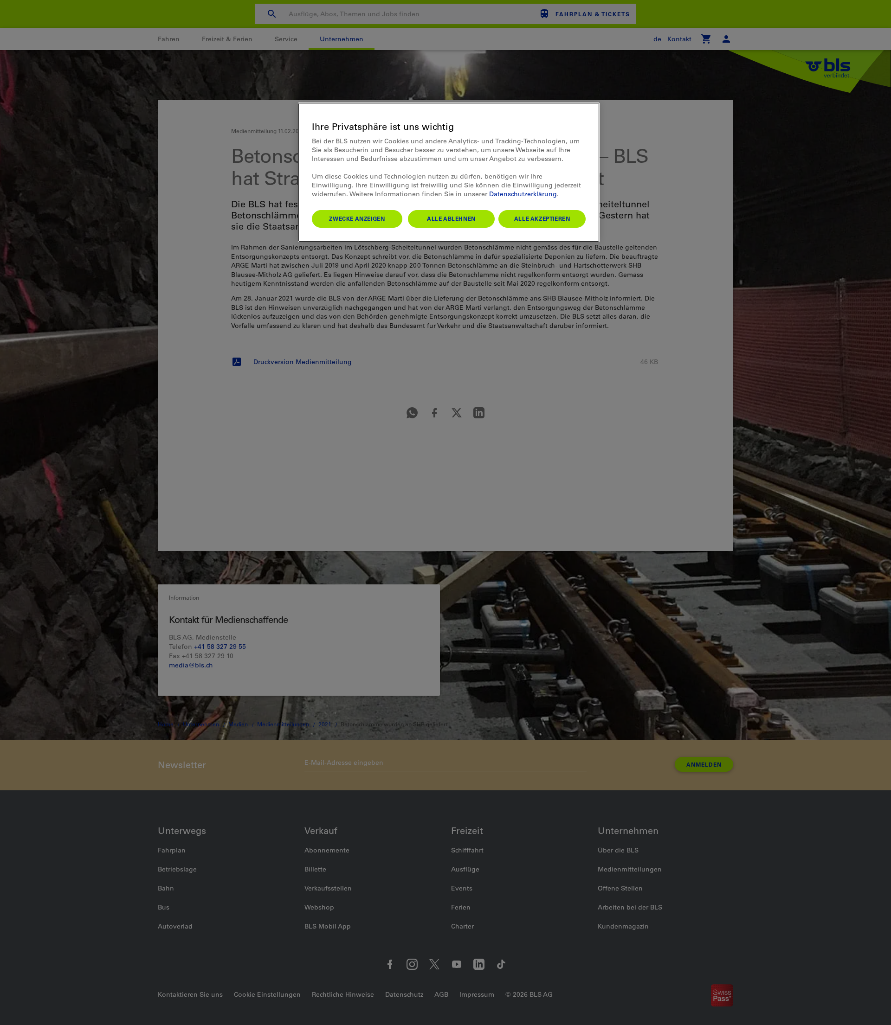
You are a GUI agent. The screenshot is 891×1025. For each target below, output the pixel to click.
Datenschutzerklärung (523, 194)
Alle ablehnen (451, 218)
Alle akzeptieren (542, 218)
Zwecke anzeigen (357, 218)
